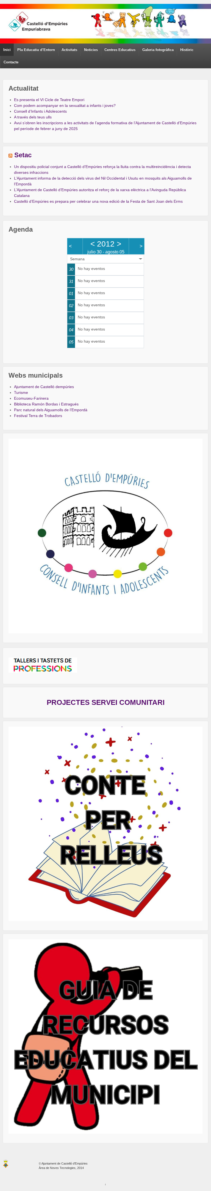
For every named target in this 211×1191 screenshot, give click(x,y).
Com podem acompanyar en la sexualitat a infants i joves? (65, 105)
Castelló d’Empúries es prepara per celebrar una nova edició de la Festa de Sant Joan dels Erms (98, 201)
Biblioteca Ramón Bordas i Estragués (46, 404)
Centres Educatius (119, 50)
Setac (23, 155)
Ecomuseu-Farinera (31, 398)
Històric (186, 50)
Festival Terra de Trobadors (38, 415)
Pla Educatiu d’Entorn (36, 50)
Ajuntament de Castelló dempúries (44, 387)
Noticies (91, 50)
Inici (7, 50)
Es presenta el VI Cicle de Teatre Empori (49, 100)
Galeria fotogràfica (158, 50)
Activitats (69, 50)
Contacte (11, 62)
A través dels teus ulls (33, 117)
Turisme (21, 392)
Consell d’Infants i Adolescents (40, 111)
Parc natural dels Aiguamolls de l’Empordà (50, 410)
